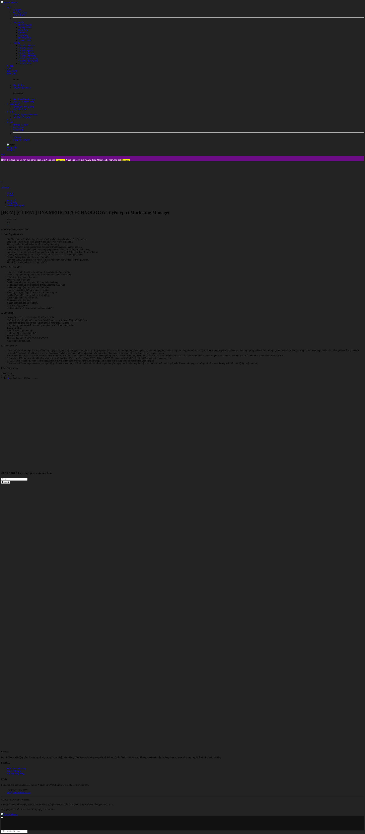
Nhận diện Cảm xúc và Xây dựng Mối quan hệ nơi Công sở (32, 160)
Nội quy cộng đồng (15, 773)
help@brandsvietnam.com (18, 792)
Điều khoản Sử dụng (16, 768)
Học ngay (60, 160)
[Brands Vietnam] (9, 2)
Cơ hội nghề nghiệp (16, 205)
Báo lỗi (10, 195)
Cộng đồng (12, 203)
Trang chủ (11, 200)
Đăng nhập (12, 147)
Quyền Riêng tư (14, 771)
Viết (3, 155)
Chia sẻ (10, 193)
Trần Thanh (5, 187)
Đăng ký (11, 150)
